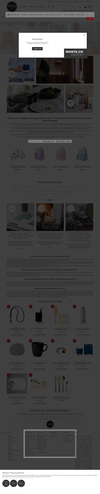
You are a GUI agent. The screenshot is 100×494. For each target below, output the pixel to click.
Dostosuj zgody (14, 483)
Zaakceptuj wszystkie (21, 483)
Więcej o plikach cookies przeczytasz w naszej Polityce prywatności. (17, 477)
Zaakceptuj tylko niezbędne (6, 483)
